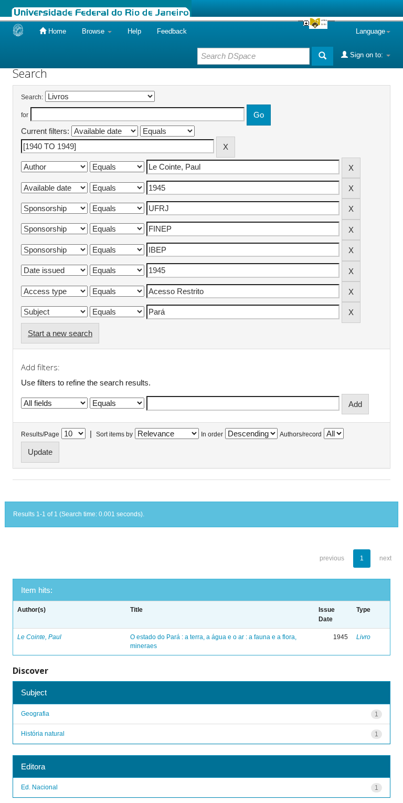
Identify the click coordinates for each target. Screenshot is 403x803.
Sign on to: (366, 55)
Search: (32, 97)
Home (56, 31)
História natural (43, 733)
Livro (363, 637)
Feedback (172, 31)
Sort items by (114, 434)
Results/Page (40, 434)
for (24, 115)
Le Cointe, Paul (39, 637)
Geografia (35, 713)
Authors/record (301, 434)
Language (370, 31)
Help (134, 31)
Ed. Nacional (39, 787)
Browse (94, 31)
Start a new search (60, 333)
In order (212, 434)
